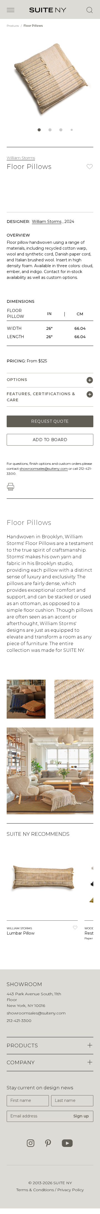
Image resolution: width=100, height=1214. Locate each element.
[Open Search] (89, 10)
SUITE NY (62, 1182)
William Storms (21, 157)
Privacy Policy (70, 1189)
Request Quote (50, 421)
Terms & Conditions (35, 1189)
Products (13, 26)
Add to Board (50, 439)
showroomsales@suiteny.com (44, 468)
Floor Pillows (33, 26)
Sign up (81, 1116)
